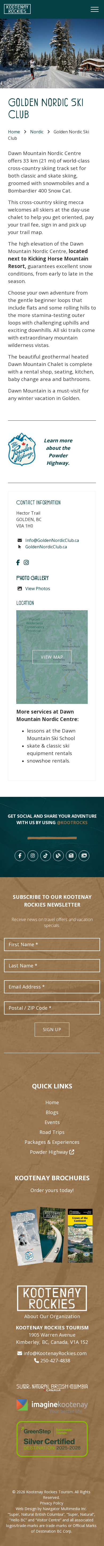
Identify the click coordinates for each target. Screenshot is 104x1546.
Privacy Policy (51, 1503)
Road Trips (52, 1132)
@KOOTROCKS (72, 822)
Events (52, 1122)
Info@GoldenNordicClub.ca (52, 540)
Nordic (36, 132)
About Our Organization (52, 1316)
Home (14, 132)
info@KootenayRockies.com (55, 1353)
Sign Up (52, 1029)
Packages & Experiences (52, 1142)
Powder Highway (49, 1152)
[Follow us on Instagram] (26, 562)
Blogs (52, 1112)
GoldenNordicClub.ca (46, 547)
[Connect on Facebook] (18, 562)
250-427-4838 (55, 1360)
